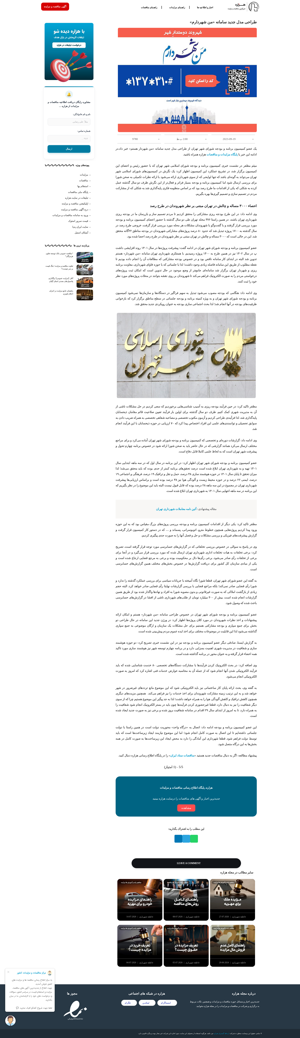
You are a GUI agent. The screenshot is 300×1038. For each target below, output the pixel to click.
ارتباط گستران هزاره (221, 1033)
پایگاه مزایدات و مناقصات (222, 154)
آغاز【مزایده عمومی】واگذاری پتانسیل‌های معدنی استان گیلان (60, 279)
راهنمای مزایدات (177, 7)
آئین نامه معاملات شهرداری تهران (176, 509)
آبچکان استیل (81, 232)
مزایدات (84, 174)
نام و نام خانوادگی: (81, 114)
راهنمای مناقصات (149, 7)
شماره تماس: (83, 131)
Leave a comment (188, 863)
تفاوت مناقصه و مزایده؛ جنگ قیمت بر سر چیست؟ (59, 267)
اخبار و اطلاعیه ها (205, 7)
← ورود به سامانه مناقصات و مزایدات (71, 215)
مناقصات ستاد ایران (182, 755)
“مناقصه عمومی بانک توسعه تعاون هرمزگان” (59, 254)
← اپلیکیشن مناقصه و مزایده (76, 203)
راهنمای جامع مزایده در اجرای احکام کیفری (61, 292)
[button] (194, 839)
